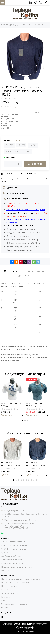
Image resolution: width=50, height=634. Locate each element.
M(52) (8, 151)
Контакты (5, 597)
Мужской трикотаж (18, 179)
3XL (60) (21, 145)
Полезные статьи (9, 586)
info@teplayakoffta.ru (14, 510)
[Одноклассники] (16, 262)
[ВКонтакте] (12, 262)
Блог (3, 600)
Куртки (4, 552)
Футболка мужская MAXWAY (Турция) (34, 404)
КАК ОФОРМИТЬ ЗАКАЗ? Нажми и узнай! (25, 210)
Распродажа (7, 570)
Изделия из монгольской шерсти (16, 567)
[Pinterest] (21, 262)
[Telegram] (38, 262)
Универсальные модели (12, 560)
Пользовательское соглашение (15, 582)
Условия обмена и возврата (14, 604)
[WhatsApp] (34, 262)
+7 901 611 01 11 (9, 504)
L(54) (17, 151)
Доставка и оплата (9, 593)
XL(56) (27, 151)
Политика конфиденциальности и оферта (20, 579)
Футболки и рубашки (11, 556)
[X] (25, 262)
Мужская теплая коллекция (14, 545)
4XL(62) (32, 145)
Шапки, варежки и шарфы (13, 563)
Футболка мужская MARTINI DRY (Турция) (12, 404)
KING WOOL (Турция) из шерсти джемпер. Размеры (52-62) (12, 464)
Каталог (4, 590)
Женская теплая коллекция (14, 542)
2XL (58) (9, 145)
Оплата (4, 608)
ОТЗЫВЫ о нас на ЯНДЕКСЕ (19, 226)
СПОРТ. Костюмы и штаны (13, 549)
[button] (22, 420)
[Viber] (29, 262)
